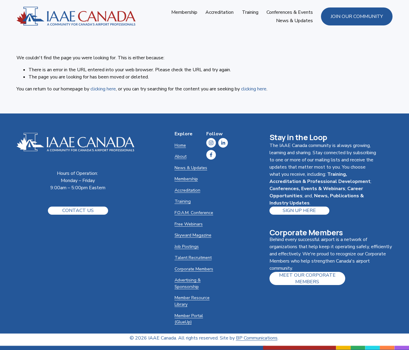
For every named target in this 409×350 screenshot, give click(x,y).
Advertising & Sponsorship (188, 283)
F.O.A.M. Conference (194, 213)
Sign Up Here (299, 210)
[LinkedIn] (223, 143)
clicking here (103, 89)
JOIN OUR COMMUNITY (357, 16)
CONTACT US (78, 210)
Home (180, 145)
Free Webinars (189, 224)
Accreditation (187, 190)
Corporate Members (194, 269)
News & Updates (294, 20)
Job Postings (187, 246)
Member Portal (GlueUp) (189, 319)
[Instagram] (211, 143)
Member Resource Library (192, 301)
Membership (186, 179)
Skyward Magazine (193, 235)
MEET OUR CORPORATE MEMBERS (307, 278)
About (181, 156)
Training (183, 201)
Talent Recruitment (193, 257)
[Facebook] (211, 155)
